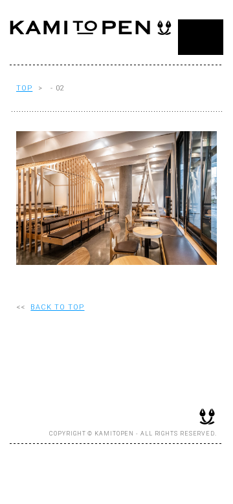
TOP (24, 88)
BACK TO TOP (57, 307)
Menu (200, 37)
